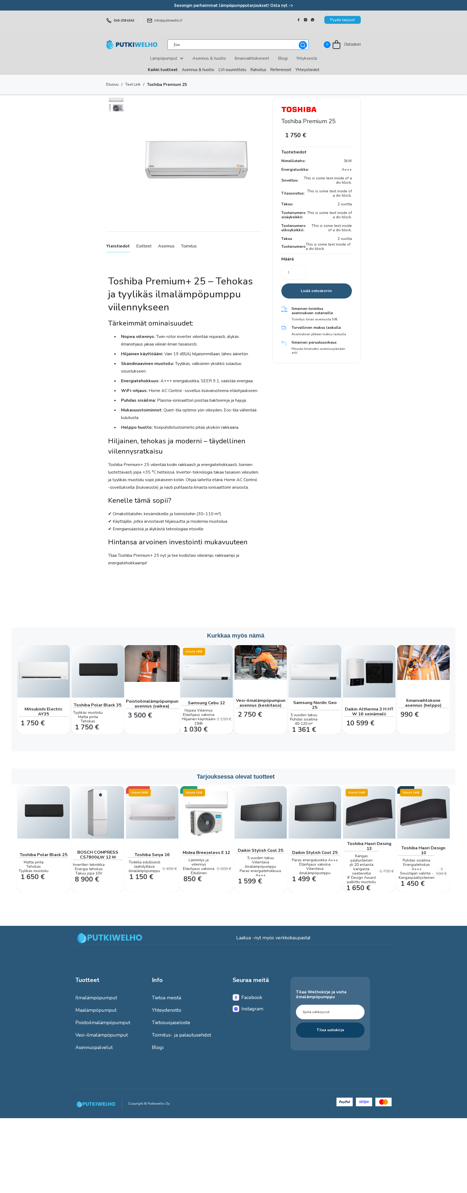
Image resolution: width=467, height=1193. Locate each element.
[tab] (118, 246)
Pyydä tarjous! (342, 19)
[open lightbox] (116, 104)
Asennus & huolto (198, 69)
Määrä (287, 259)
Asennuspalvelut (94, 1047)
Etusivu (112, 84)
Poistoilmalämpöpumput (102, 1022)
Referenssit (280, 69)
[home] (132, 44)
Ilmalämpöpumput (96, 997)
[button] (342, 44)
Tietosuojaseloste (171, 1022)
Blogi (158, 1047)
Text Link (133, 84)
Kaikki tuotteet (163, 69)
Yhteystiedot (307, 69)
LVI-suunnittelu (232, 69)
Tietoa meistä (166, 997)
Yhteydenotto (166, 1010)
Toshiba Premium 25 (167, 84)
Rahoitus (258, 69)
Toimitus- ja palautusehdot (181, 1035)
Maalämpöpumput (95, 1010)
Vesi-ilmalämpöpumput (101, 1035)
